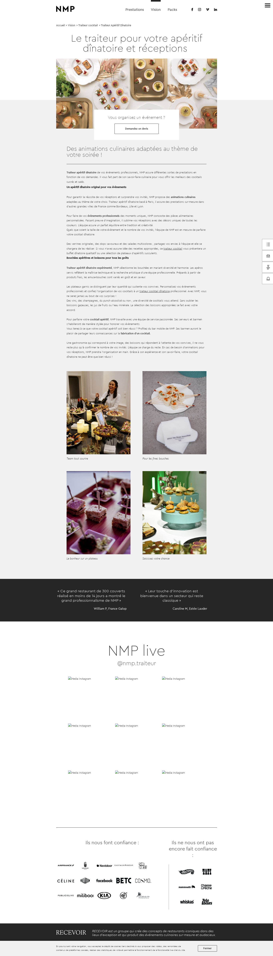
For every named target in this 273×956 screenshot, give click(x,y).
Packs (172, 9)
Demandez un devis (136, 128)
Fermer (207, 948)
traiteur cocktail (172, 248)
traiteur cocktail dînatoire (154, 291)
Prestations (135, 9)
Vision (156, 9)
